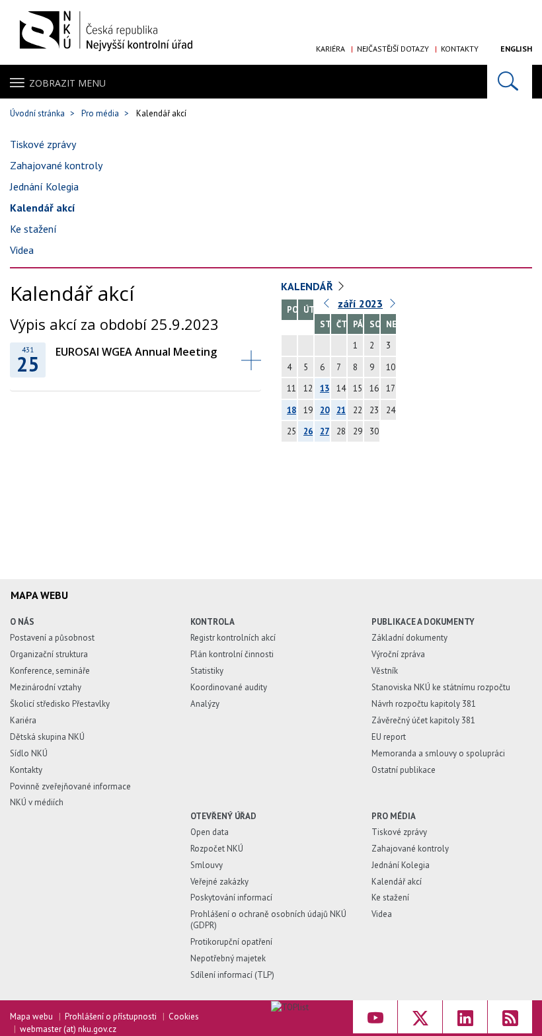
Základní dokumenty (409, 637)
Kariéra (330, 49)
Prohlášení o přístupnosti (111, 1016)
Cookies (184, 1016)
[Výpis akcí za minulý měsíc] (327, 306)
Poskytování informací (231, 897)
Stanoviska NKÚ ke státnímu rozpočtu (440, 687)
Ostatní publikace (403, 770)
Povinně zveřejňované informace (70, 786)
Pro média (100, 113)
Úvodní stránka (37, 113)
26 (308, 431)
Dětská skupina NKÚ (47, 736)
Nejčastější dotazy (393, 49)
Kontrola (212, 621)
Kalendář (307, 286)
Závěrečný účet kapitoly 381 (423, 720)
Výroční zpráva (398, 654)
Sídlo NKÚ (29, 753)
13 (324, 388)
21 (341, 410)
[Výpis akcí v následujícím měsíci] (393, 306)
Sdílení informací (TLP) (232, 974)
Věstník (384, 670)
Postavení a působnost (52, 637)
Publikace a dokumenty (423, 621)
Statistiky (206, 670)
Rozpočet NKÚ (216, 848)
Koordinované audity (228, 687)
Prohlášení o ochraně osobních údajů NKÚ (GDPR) (268, 919)
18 (291, 410)
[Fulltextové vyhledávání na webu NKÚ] (509, 82)
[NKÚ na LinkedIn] (465, 1016)
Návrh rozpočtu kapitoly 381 (423, 703)
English (516, 49)
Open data (209, 832)
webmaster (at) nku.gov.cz (68, 1029)
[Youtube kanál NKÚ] (375, 1016)
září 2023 (360, 303)
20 (324, 410)
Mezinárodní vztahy (45, 687)
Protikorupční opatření (231, 941)
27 (324, 431)
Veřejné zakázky (219, 881)
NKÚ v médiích (36, 802)
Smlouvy (206, 865)
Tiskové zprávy (43, 144)
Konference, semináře (50, 670)
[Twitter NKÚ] (420, 1016)
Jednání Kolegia (44, 186)
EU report (388, 736)
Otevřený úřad (223, 816)
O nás (22, 621)
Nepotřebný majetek (228, 958)
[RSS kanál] (510, 1016)
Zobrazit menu (67, 83)
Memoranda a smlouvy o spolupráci (438, 753)
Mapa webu (31, 1016)
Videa (22, 250)
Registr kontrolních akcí (233, 637)
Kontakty (460, 49)
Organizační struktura (49, 654)
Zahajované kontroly (56, 165)
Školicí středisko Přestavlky (60, 703)
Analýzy (204, 703)
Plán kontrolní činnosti (232, 654)
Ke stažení (33, 228)
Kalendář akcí (42, 207)
